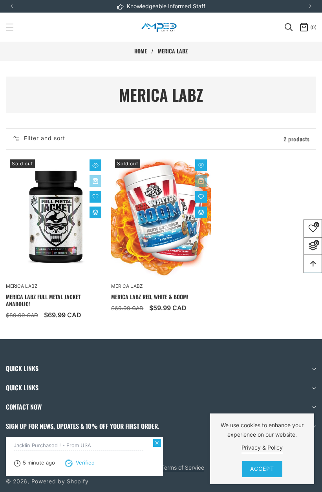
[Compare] (95, 212)
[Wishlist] (95, 197)
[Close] (157, 443)
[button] (310, 6)
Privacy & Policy (262, 447)
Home (140, 51)
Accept (262, 468)
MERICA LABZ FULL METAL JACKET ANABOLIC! (43, 300)
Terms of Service (182, 467)
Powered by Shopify (60, 481)
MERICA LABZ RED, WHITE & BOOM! (149, 296)
